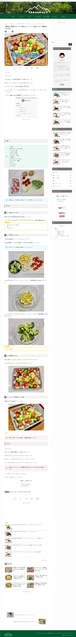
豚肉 (30, 491)
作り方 (19, 105)
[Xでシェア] (14, 68)
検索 (53, 42)
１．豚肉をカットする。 (23, 107)
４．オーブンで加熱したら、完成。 (25, 113)
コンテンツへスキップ (5, 0)
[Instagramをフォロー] (63, 84)
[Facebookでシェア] (20, 68)
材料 (18, 103)
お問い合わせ (50, 633)
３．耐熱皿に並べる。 (22, 111)
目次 (26, 100)
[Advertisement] (26, 129)
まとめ (19, 115)
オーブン (17, 491)
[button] (37, 68)
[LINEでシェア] (31, 68)
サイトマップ (65, 633)
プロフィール (43, 633)
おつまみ (7, 491)
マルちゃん (62, 60)
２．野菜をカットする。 (23, 109)
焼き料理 (21, 491)
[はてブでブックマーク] (26, 68)
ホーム (39, 633)
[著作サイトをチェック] (61, 84)
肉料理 (26, 491)
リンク (71, 633)
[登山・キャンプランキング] (62, 213)
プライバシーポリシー (58, 633)
